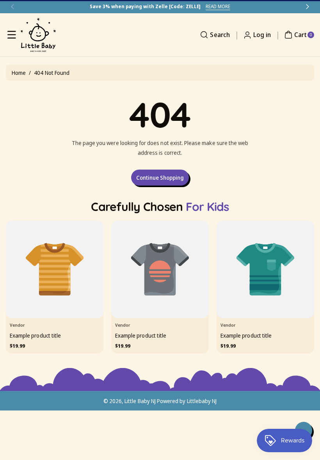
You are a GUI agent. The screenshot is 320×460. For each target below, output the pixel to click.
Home (19, 72)
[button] (12, 35)
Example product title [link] (35, 335)
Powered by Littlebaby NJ (187, 401)
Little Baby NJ (140, 401)
